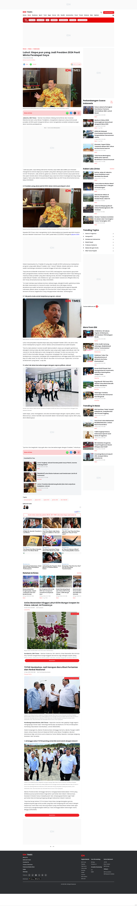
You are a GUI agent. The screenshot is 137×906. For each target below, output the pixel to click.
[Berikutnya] (82, 582)
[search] (101, 12)
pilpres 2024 (75, 234)
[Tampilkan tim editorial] (80, 507)
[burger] (113, 15)
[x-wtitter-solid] (75, 113)
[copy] (78, 113)
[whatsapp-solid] (67, 113)
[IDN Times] (27, 12)
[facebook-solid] (71, 113)
